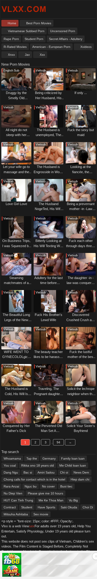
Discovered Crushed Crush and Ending (80, 320)
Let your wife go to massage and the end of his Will (16, 172)
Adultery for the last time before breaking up (48, 283)
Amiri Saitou (46, 472)
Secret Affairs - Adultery (65, 39)
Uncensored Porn (62, 31)
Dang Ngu (11, 472)
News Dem (81, 472)
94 (58, 442)
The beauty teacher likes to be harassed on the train (48, 357)
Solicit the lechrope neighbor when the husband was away (81, 394)
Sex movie (40, 514)
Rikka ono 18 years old (37, 465)
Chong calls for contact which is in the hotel (34, 479)
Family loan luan (73, 458)
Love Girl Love (16, 204)
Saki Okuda (69, 507)
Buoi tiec (66, 486)
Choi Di (88, 507)
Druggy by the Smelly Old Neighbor (16, 98)
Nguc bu (31, 486)
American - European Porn (51, 47)
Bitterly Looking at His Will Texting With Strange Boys (48, 246)
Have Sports (46, 507)
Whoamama (12, 458)
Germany (49, 458)
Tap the (31, 458)
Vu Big (73, 500)
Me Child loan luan (72, 465)
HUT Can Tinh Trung (18, 500)
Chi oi (64, 472)
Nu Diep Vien (13, 493)
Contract (10, 507)
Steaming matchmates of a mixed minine (16, 283)
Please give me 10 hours (45, 493)
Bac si (27, 472)
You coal (10, 465)
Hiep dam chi (80, 479)
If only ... (80, 93)
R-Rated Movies (15, 47)
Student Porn (34, 39)
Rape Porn (11, 39)
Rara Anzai (11, 486)
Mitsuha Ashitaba (16, 514)
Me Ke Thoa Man (51, 500)
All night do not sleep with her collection (16, 135)
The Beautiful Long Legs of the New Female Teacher (16, 320)
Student (26, 507)
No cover (48, 486)
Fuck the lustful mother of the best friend (80, 357)
